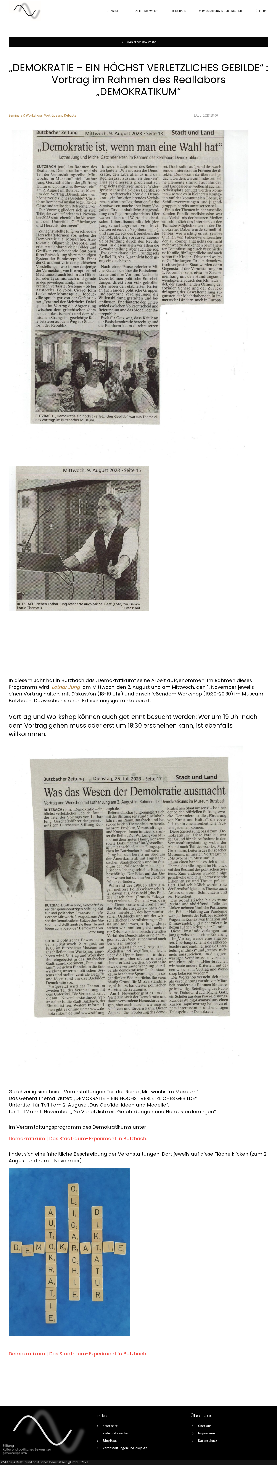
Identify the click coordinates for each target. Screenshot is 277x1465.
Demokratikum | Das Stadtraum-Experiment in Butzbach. (78, 1138)
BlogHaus (179, 11)
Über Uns (262, 11)
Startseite (115, 11)
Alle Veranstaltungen (141, 41)
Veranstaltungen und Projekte (221, 11)
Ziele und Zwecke (147, 11)
